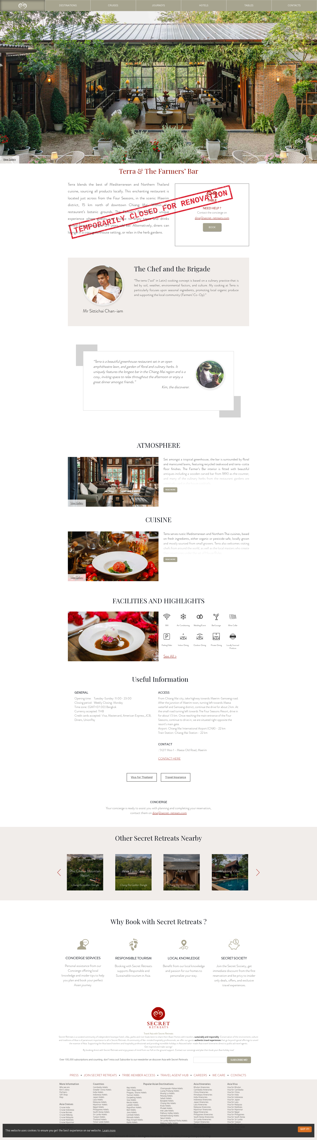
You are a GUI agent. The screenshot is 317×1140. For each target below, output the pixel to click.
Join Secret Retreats (101, 1075)
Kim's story (64, 1090)
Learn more (109, 1130)
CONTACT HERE (169, 759)
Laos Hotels (98, 1100)
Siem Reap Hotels (134, 1090)
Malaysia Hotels (99, 1102)
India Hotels (98, 1092)
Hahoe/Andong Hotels (169, 1116)
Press (74, 1075)
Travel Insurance (175, 777)
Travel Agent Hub (174, 1075)
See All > (169, 656)
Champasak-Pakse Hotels (171, 1088)
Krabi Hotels (165, 1106)
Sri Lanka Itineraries (202, 1120)
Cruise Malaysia (66, 1117)
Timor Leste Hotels (101, 1122)
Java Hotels (132, 1112)
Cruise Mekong (65, 1115)
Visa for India (233, 1095)
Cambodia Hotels (100, 1087)
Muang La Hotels (167, 1093)
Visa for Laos (232, 1102)
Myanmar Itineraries (202, 1110)
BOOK (212, 227)
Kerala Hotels (132, 1103)
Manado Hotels (133, 1117)
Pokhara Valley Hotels (169, 1113)
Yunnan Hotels (133, 1095)
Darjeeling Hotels (134, 1098)
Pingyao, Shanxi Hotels (136, 1093)
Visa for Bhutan (234, 1087)
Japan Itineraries (201, 1102)
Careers (201, 1075)
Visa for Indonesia (235, 1097)
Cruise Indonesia (66, 1110)
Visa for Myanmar (235, 1110)
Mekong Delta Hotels (169, 1123)
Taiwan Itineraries (201, 1122)
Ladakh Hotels (133, 1105)
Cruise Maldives (66, 1120)
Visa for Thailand (142, 777)
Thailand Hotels (99, 1120)
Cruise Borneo (65, 1112)
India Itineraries (200, 1097)
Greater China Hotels (102, 1090)
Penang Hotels (166, 1096)
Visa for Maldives (234, 1107)
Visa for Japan (233, 1100)
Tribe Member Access (139, 1075)
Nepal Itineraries (201, 1112)
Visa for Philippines (235, 1115)
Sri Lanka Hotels (100, 1115)
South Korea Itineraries (204, 1117)
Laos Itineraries (200, 1105)
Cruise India (64, 1107)
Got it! (304, 1129)
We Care (219, 1075)
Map (61, 1097)
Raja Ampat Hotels (135, 1120)
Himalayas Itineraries (203, 1095)
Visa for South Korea (236, 1117)
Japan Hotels (98, 1097)
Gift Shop (63, 1095)
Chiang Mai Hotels (168, 1103)
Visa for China (233, 1092)
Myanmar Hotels (100, 1105)
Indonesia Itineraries (202, 1100)
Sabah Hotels (166, 1098)
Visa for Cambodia (235, 1090)
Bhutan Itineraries (202, 1087)
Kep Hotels (131, 1088)
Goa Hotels (131, 1100)
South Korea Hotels (101, 1112)
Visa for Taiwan (234, 1122)
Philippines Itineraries (203, 1115)
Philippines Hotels (101, 1110)
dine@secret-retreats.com (212, 218)
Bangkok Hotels (167, 1101)
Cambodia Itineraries (203, 1090)
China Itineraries (201, 1092)
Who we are (64, 1087)
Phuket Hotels (166, 1108)
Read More (170, 490)
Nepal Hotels (98, 1107)
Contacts (238, 1075)
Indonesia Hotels (100, 1095)
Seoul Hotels (165, 1118)
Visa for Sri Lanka (235, 1120)
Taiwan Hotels (99, 1117)
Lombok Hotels (133, 1115)
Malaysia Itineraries (202, 1107)
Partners (63, 1092)
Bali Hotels (131, 1110)
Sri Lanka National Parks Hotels (173, 1121)
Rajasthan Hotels (134, 1107)
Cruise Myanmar (66, 1122)
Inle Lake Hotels (167, 1111)
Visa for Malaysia (234, 1105)
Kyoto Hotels (132, 1122)
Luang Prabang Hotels (169, 1091)
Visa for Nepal (233, 1112)
